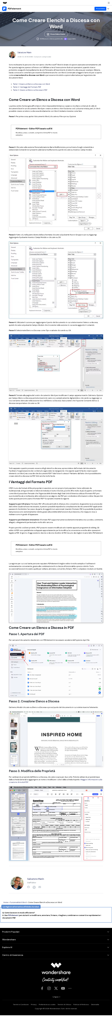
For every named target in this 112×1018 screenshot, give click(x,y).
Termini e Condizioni (21, 1004)
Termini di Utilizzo (64, 1004)
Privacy (34, 1004)
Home (5, 902)
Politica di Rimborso (81, 1004)
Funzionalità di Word (18, 902)
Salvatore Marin (24, 52)
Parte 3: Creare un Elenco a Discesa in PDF (30, 90)
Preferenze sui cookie (47, 1004)
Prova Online (100, 9)
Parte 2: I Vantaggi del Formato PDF (27, 87)
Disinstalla (95, 1004)
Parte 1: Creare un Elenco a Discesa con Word (31, 84)
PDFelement (13, 915)
